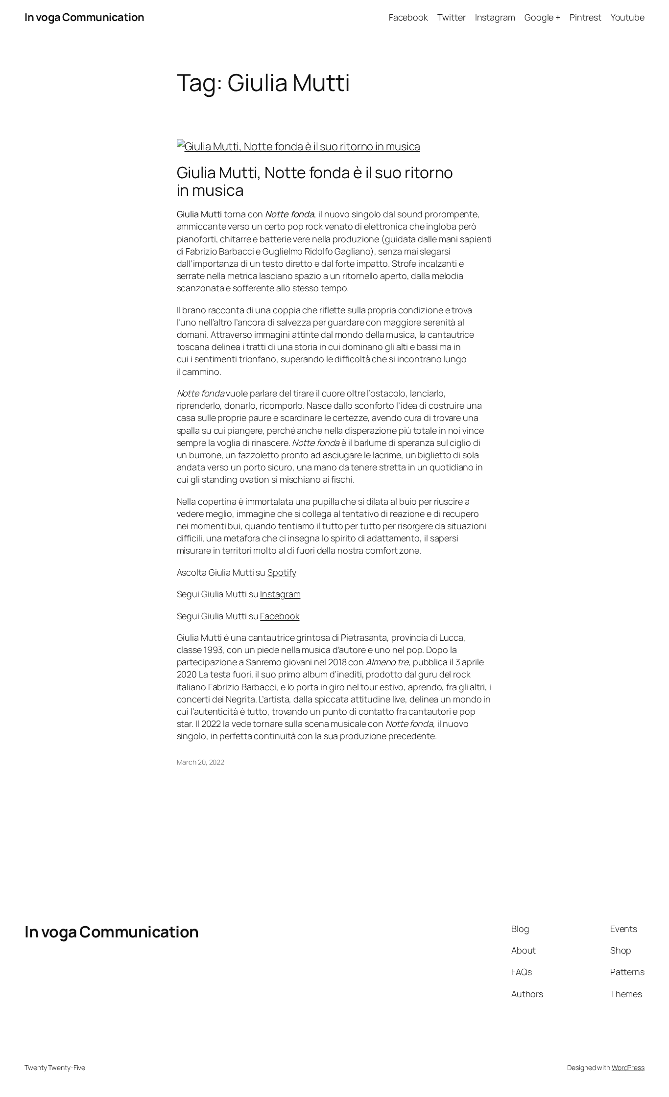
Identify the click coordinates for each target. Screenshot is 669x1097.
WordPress (628, 1067)
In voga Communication (84, 17)
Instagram (280, 594)
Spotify (281, 572)
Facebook (279, 616)
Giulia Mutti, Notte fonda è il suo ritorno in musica (315, 181)
